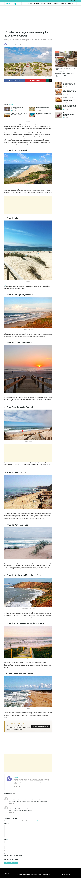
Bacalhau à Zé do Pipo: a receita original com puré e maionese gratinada (69, 99)
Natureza (70, 3)
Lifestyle (63, 3)
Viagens (49, 3)
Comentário (7, 823)
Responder (12, 803)
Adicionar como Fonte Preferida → (40, 726)
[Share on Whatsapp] (47, 80)
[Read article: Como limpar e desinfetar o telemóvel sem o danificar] (58, 85)
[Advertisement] (28, 205)
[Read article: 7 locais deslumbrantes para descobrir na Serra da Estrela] (7, 109)
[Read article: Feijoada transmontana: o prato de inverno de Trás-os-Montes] (58, 92)
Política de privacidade (36, 874)
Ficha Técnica (19, 874)
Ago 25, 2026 (62, 71)
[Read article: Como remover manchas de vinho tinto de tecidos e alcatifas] (58, 115)
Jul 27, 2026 (38, 110)
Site (30, 845)
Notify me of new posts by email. (11, 859)
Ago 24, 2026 (66, 109)
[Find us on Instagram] (74, 1)
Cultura (30, 3)
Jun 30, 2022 (15, 44)
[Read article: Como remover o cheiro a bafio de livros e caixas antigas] (66, 59)
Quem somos (27, 874)
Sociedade (36, 3)
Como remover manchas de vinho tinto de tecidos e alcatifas (69, 114)
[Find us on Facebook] (69, 1)
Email (6, 845)
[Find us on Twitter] (71, 1)
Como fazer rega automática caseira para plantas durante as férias (69, 107)
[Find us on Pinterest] (64, 874)
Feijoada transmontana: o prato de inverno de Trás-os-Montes (69, 91)
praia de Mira (8, 285)
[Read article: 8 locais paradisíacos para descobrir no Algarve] (32, 115)
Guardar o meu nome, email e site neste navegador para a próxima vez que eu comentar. (24, 850)
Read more (58, 79)
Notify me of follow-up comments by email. (13, 855)
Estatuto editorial (46, 874)
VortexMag (10, 3)
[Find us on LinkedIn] (76, 1)
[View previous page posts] (27, 121)
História (43, 3)
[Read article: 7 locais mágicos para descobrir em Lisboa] (32, 109)
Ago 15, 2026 (14, 110)
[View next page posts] (29, 121)
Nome (6, 839)
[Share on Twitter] (50, 80)
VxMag (9, 44)
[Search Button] (75, 3)
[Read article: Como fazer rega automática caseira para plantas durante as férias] (58, 107)
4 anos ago (19, 798)
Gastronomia (56, 3)
